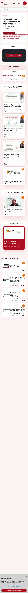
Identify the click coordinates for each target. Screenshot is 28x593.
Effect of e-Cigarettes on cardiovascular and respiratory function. (14, 155)
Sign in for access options (14, 55)
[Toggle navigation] (25, 3)
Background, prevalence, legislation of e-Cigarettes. (12, 105)
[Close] (26, 576)
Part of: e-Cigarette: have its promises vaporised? (15, 34)
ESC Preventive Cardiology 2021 (10, 242)
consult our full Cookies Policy (14, 583)
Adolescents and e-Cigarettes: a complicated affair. (13, 129)
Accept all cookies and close (14, 590)
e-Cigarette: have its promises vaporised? (13, 210)
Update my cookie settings (14, 586)
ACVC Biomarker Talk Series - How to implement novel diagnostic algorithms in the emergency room (17, 280)
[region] (14, 583)
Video (5, 111)
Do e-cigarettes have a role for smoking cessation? (16, 266)
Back (6, 15)
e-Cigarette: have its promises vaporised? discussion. (13, 182)
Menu (6, 9)
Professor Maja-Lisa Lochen (12, 75)
